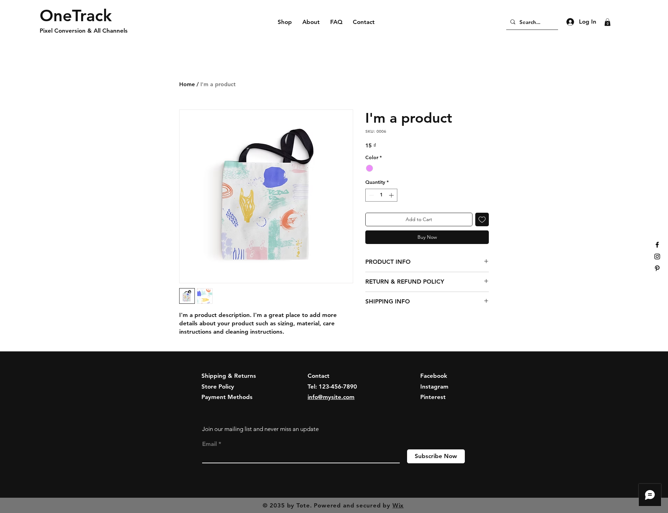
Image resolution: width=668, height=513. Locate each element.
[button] (607, 22)
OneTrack (76, 15)
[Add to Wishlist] (482, 219)
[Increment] (392, 195)
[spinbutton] (381, 195)
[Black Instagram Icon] (657, 256)
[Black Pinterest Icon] (657, 268)
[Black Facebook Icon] (657, 245)
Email (209, 444)
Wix (398, 505)
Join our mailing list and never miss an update (260, 428)
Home (187, 84)
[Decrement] (370, 195)
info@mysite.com (331, 396)
